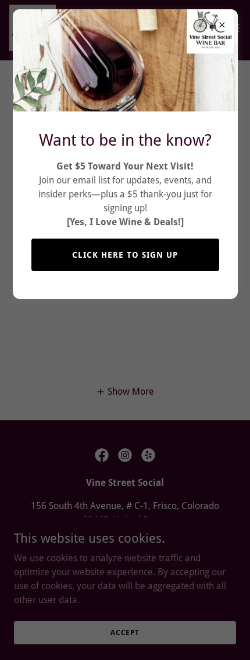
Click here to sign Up (125, 254)
